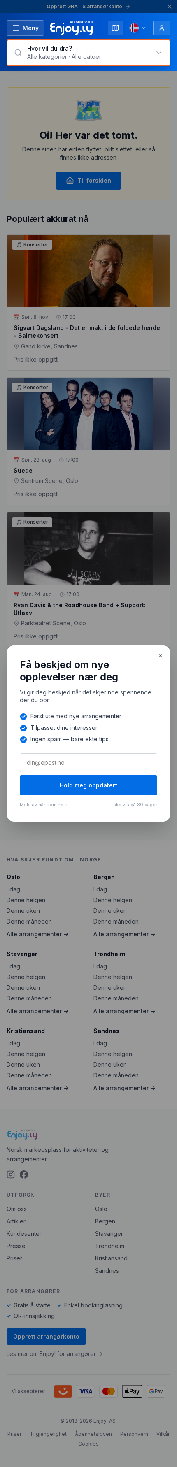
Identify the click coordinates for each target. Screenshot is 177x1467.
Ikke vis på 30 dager (134, 805)
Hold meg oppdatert (88, 785)
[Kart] (115, 28)
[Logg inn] (161, 28)
